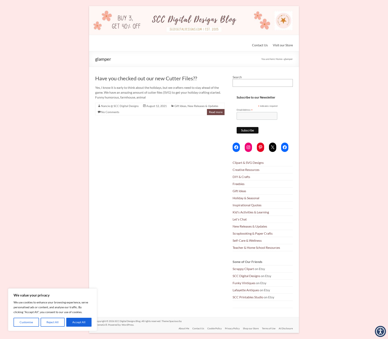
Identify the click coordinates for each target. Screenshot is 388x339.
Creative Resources (246, 170)
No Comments (110, 112)
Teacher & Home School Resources (256, 247)
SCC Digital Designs (246, 276)
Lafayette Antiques (246, 290)
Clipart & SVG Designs (248, 162)
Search (237, 77)
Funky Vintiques (244, 283)
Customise (26, 322)
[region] (52, 309)
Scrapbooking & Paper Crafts (253, 233)
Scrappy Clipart (243, 269)
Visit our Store (283, 45)
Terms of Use (268, 328)
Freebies (239, 184)
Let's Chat (240, 219)
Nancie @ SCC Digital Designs (120, 106)
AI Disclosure (286, 328)
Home (279, 58)
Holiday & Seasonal (246, 198)
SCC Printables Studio (248, 297)
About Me (184, 328)
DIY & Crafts (241, 177)
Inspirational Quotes (247, 205)
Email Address (245, 110)
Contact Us (260, 45)
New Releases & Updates (203, 106)
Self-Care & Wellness (247, 240)
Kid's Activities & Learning (251, 212)
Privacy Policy (232, 328)
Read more (215, 112)
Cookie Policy (214, 328)
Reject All (52, 322)
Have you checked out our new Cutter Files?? (146, 78)
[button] (380, 331)
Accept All (78, 322)
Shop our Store (251, 328)
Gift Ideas (180, 106)
